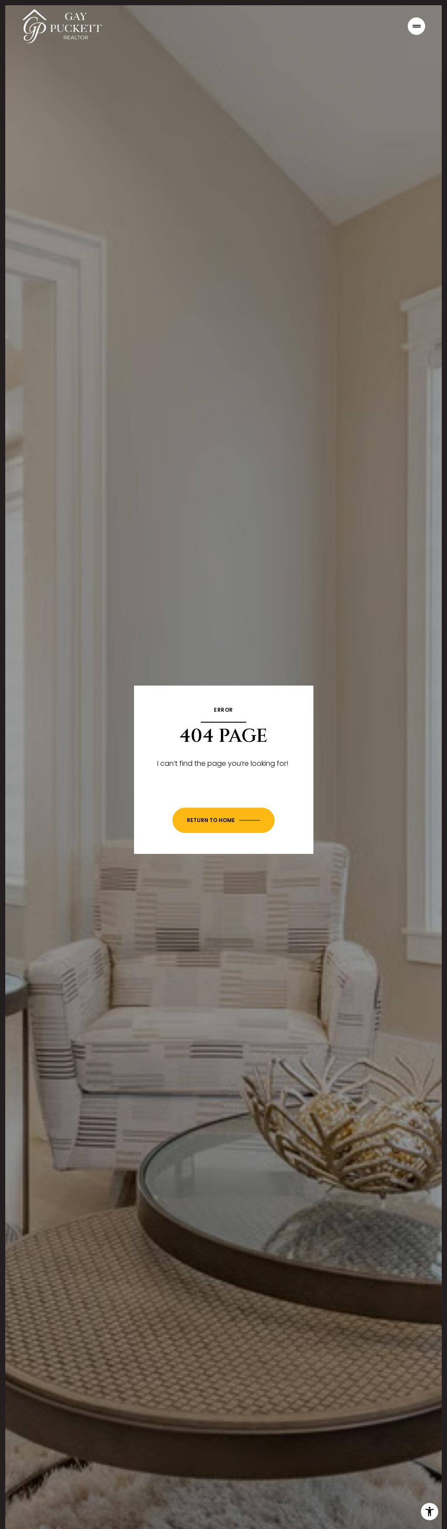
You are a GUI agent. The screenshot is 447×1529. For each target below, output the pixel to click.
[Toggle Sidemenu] (416, 26)
